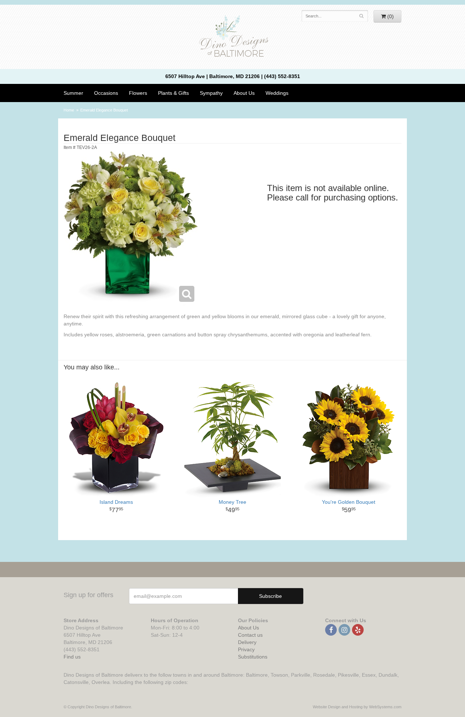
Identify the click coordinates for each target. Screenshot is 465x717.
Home (69, 110)
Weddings (277, 93)
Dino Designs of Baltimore (232, 37)
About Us (248, 628)
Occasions (106, 93)
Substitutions (252, 657)
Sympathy (211, 93)
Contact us (250, 635)
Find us (72, 657)
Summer (73, 93)
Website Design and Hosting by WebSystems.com (357, 707)
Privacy (246, 649)
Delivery (247, 642)
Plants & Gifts (173, 93)
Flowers (138, 93)
